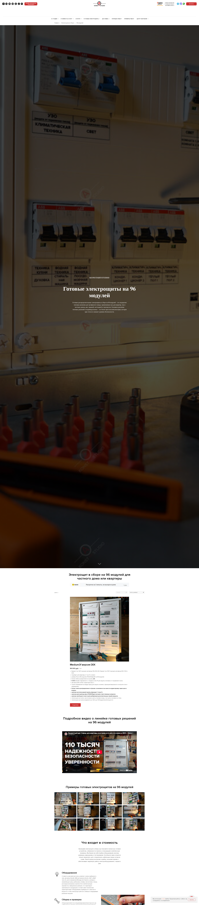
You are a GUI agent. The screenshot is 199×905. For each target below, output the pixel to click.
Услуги (78, 18)
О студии (54, 18)
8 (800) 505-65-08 (169, 2)
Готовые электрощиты (91, 18)
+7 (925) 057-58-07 (169, 4)
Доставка (105, 18)
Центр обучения (142, 18)
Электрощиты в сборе (67, 23)
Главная (56, 23)
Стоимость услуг (67, 18)
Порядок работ (117, 18)
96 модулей (79, 23)
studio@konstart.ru (169, 5)
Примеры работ (129, 18)
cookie (163, 899)
